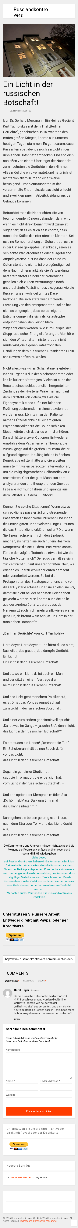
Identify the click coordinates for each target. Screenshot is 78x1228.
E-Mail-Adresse (50, 1081)
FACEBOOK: (28, 981)
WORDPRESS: (12, 981)
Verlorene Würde (21, 1177)
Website (11, 1094)
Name (10, 1081)
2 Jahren (35, 990)
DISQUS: (42, 981)
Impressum (26, 1221)
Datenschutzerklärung (45, 1221)
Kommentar (13, 1049)
